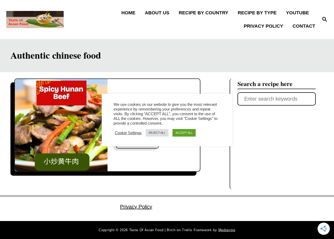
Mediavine (226, 230)
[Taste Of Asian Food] (44, 19)
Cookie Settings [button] (128, 133)
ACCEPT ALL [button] (184, 132)
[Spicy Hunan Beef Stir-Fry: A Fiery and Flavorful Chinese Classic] (61, 125)
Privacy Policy (136, 207)
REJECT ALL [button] (157, 132)
